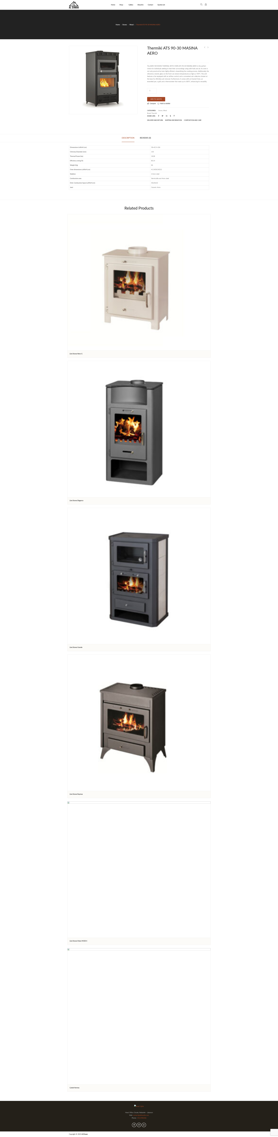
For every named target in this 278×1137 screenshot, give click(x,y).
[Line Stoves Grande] (139, 579)
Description (128, 138)
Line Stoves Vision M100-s (78, 941)
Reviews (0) (145, 138)
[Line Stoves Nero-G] (139, 286)
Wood (131, 25)
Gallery (131, 5)
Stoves (124, 25)
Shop (121, 5)
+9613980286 (141, 1118)
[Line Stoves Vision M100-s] (139, 873)
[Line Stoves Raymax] (139, 726)
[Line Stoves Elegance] (139, 432)
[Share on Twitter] (162, 116)
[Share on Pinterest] (174, 116)
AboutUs (140, 5)
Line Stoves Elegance (76, 500)
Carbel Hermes (74, 1088)
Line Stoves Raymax (76, 794)
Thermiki (154, 113)
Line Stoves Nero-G (76, 354)
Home (113, 5)
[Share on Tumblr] (170, 116)
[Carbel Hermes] (139, 1020)
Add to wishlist (165, 103)
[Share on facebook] (158, 116)
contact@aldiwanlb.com (141, 1115)
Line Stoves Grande (76, 647)
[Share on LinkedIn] (166, 116)
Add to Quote (156, 99)
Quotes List (161, 5)
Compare (153, 103)
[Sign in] (206, 5)
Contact (150, 5)
